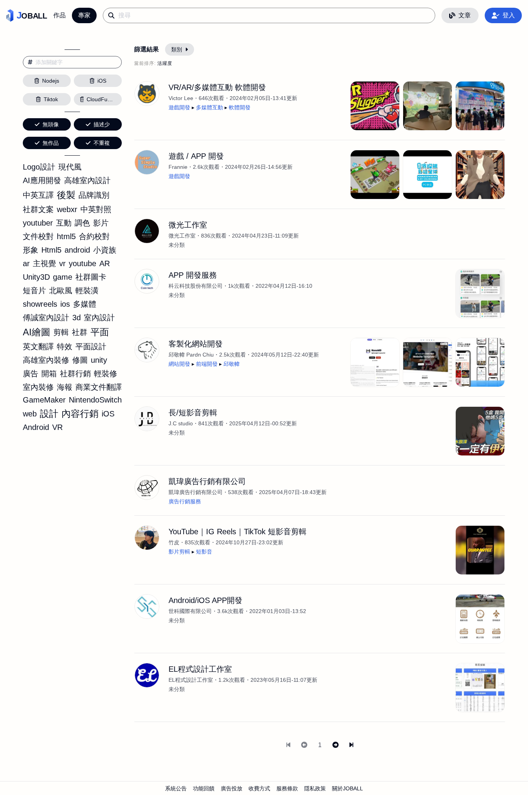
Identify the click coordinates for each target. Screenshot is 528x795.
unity (99, 360)
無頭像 (51, 124)
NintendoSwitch (95, 400)
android (77, 250)
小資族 (104, 250)
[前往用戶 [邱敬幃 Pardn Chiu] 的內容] (147, 350)
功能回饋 (204, 788)
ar (26, 263)
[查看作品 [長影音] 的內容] (480, 431)
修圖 (80, 360)
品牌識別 (93, 195)
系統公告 (176, 788)
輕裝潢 (87, 290)
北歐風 (60, 290)
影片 (101, 223)
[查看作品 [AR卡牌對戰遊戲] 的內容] (375, 174)
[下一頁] (335, 745)
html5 (66, 236)
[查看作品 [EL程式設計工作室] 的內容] (480, 687)
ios (65, 304)
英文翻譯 (38, 346)
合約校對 (94, 236)
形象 (30, 250)
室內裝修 (38, 387)
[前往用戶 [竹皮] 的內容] (147, 537)
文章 (464, 15)
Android (36, 427)
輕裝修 (105, 373)
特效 (64, 346)
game (62, 277)
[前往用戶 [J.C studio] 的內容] (147, 418)
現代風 (70, 167)
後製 (66, 195)
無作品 (51, 143)
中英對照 (95, 209)
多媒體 (84, 304)
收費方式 (259, 788)
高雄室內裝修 (46, 360)
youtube (82, 263)
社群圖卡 (90, 277)
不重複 (102, 143)
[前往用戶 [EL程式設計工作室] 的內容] (147, 675)
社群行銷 (75, 373)
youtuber (38, 223)
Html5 (51, 250)
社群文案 (38, 209)
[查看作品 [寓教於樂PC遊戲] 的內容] (427, 174)
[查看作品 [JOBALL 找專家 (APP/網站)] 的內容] (480, 362)
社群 (79, 332)
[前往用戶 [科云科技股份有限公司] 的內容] (147, 281)
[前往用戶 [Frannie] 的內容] (147, 162)
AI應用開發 (42, 180)
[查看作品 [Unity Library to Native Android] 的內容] (480, 174)
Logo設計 (39, 167)
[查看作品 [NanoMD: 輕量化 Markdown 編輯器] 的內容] (375, 362)
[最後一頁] (351, 745)
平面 (99, 332)
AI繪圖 (36, 332)
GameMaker (44, 400)
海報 (64, 387)
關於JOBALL (347, 788)
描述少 (102, 124)
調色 (82, 223)
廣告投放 (231, 788)
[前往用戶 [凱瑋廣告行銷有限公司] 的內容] (147, 487)
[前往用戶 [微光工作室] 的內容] (147, 231)
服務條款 (287, 788)
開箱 (49, 373)
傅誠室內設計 (46, 317)
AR (104, 263)
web (30, 413)
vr (62, 263)
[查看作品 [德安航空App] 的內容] (480, 619)
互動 (64, 223)
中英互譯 (38, 195)
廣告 (30, 373)
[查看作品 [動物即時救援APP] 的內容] (480, 293)
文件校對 (38, 236)
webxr (67, 209)
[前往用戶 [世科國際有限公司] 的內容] (147, 606)
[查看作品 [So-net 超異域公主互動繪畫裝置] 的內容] (480, 106)
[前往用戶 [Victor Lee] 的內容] (147, 93)
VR (57, 427)
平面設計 (90, 346)
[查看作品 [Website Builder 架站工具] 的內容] (427, 362)
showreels (40, 304)
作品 (59, 15)
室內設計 (99, 317)
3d (76, 317)
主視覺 (44, 263)
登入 (508, 15)
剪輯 (61, 332)
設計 (49, 413)
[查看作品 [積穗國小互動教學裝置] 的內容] (427, 106)
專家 (84, 15)
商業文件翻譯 (98, 387)
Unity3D (36, 277)
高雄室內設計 (87, 180)
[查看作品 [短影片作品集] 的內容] (480, 550)
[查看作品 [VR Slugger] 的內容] (375, 106)
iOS (108, 413)
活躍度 (164, 63)
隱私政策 (315, 788)
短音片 (34, 290)
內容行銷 (80, 413)
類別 (176, 49)
